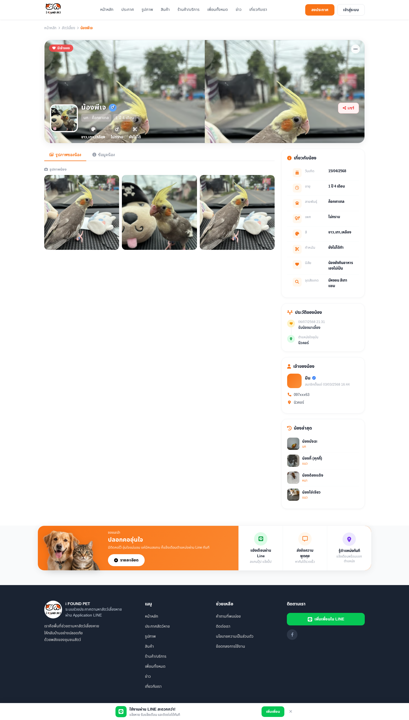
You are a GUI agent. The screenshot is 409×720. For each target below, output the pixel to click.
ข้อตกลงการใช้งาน (230, 646)
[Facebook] (292, 634)
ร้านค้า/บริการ (188, 10)
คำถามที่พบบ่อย (228, 616)
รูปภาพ (147, 10)
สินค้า (165, 10)
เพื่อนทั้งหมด (217, 10)
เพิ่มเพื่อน (273, 711)
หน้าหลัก (107, 10)
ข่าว (239, 10)
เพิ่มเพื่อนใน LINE (329, 619)
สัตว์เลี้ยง (68, 28)
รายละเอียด (129, 560)
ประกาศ (127, 10)
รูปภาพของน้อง (68, 154)
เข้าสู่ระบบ (351, 10)
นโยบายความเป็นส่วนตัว (234, 636)
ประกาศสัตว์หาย (157, 626)
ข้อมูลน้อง (106, 154)
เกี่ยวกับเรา (258, 10)
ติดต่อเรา (223, 626)
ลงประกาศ (319, 10)
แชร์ (351, 108)
